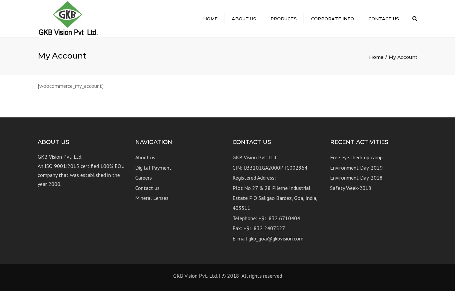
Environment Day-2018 (356, 177)
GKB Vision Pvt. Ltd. (195, 275)
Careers (143, 177)
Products (283, 18)
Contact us (383, 18)
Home (210, 18)
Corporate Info (332, 18)
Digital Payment (153, 167)
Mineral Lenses (152, 198)
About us (244, 18)
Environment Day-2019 (356, 167)
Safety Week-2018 (350, 188)
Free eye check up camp (356, 157)
